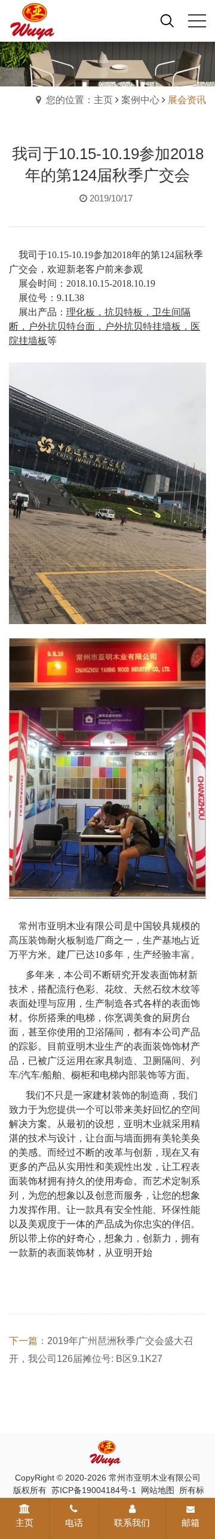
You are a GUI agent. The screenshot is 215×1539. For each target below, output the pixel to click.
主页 (24, 1523)
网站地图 (157, 1490)
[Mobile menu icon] (197, 21)
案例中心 (140, 100)
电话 (74, 1523)
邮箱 (190, 1523)
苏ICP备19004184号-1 (93, 1490)
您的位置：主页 (79, 100)
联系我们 (132, 1523)
